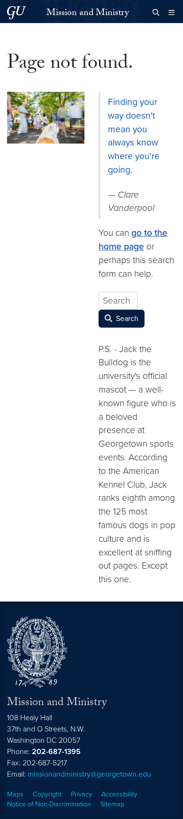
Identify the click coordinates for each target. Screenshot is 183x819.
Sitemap (112, 804)
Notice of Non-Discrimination (49, 804)
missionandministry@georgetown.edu (89, 774)
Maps (15, 794)
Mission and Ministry (87, 13)
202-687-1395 (56, 751)
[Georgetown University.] (16, 12)
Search (126, 318)
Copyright (47, 794)
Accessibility (119, 794)
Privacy (81, 794)
